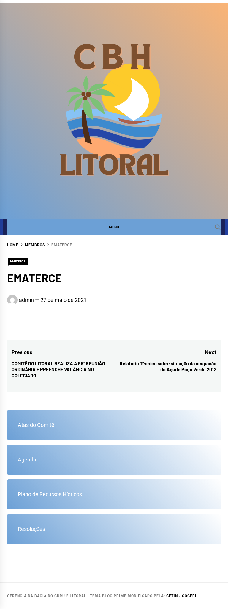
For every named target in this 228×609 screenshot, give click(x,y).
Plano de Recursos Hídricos (50, 494)
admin (26, 300)
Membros (17, 261)
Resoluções (31, 529)
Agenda (27, 459)
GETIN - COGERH (182, 596)
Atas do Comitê (36, 425)
